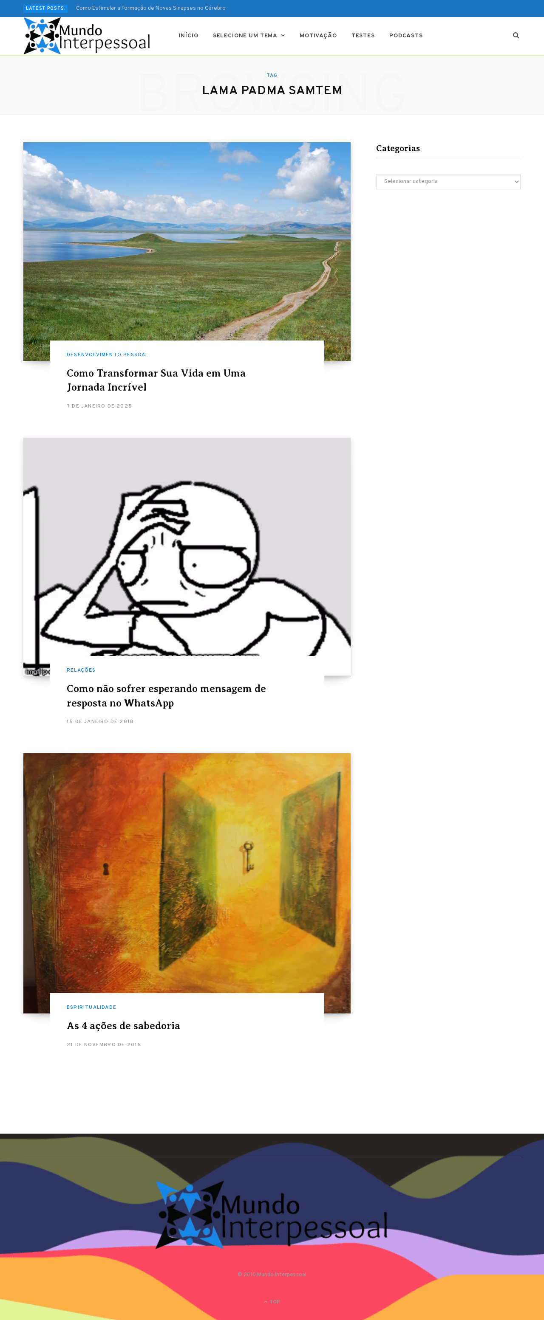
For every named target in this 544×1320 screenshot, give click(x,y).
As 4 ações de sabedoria (123, 1025)
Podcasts (406, 35)
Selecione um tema (245, 35)
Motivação (318, 35)
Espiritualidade (91, 1007)
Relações (81, 670)
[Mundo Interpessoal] (87, 36)
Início (188, 35)
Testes (363, 35)
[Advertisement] (448, 270)
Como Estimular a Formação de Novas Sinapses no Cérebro (151, 8)
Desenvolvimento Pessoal (108, 355)
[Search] (516, 36)
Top (274, 1302)
